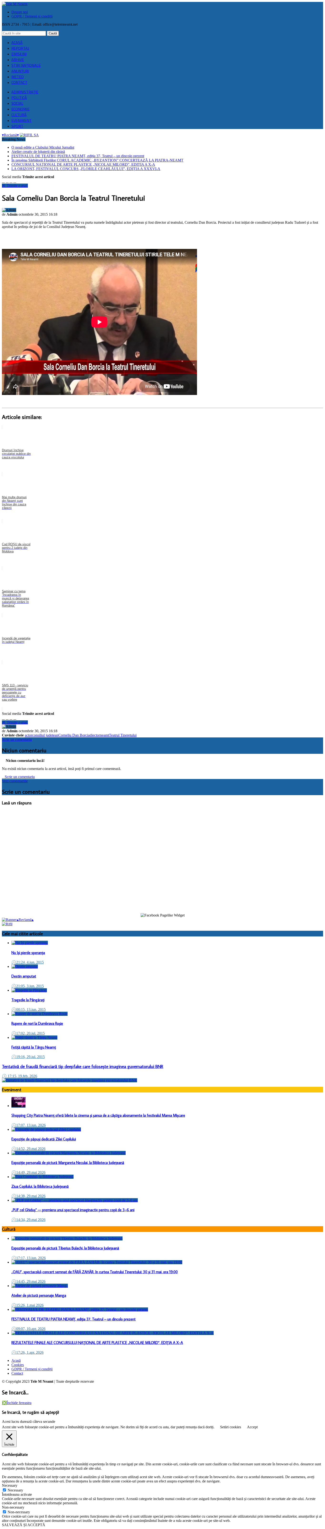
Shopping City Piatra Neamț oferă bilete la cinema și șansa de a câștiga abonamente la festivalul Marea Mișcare (98, 1115)
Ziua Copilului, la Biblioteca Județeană (40, 1186)
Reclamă (10, 135)
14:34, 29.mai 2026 (28, 1220)
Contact (17, 1373)
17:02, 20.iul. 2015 (28, 1033)
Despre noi (19, 12)
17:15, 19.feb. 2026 (19, 1076)
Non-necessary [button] (13, 1507)
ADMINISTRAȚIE (24, 92)
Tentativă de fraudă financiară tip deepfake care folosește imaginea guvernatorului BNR (82, 1066)
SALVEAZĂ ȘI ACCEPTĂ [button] (23, 1525)
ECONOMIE (20, 109)
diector (95, 735)
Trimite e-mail (15, 186)
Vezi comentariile (15, 781)
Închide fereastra (16, 1403)
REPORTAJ (20, 48)
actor (28, 735)
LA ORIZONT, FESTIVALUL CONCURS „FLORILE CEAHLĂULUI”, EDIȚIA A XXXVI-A (85, 169)
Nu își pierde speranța (28, 952)
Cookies (17, 1365)
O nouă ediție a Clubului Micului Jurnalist (42, 147)
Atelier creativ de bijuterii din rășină (38, 152)
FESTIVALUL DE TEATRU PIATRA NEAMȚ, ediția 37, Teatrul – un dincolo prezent (77, 156)
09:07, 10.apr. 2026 (28, 1329)
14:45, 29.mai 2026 (28, 1281)
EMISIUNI (19, 54)
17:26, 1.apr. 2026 (27, 1352)
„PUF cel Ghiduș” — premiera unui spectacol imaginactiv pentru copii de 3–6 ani (72, 1209)
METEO (17, 77)
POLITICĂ (19, 97)
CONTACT (19, 82)
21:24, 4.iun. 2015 (27, 962)
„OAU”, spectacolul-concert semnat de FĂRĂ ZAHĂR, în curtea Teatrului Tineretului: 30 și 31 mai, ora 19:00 (94, 1271)
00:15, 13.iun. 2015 (28, 1009)
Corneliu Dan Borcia (74, 735)
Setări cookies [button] (230, 1427)
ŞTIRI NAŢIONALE (26, 65)
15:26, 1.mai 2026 (27, 1305)
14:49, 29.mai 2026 (28, 1172)
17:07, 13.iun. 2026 (28, 1125)
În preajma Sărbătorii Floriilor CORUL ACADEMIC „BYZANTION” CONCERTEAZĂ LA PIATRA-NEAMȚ (97, 160)
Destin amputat (23, 976)
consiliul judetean (45, 735)
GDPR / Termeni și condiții (32, 16)
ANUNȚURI (20, 71)
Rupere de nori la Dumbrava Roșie (37, 1023)
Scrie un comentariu (17, 739)
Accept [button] (252, 1427)
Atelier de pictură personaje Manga (38, 1295)
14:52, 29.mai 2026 (28, 1149)
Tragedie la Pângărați (27, 999)
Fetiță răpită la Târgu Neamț (33, 1047)
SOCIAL (17, 103)
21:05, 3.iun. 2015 (27, 986)
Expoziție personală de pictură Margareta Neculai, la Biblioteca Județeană (67, 1162)
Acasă (16, 1360)
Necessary (15, 1490)
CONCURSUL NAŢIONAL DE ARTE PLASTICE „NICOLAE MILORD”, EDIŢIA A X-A (83, 164)
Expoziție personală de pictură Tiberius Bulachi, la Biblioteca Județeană (65, 1248)
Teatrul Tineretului (123, 735)
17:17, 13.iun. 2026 (28, 1258)
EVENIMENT (21, 120)
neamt (104, 735)
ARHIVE (17, 59)
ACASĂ (17, 42)
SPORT (17, 126)
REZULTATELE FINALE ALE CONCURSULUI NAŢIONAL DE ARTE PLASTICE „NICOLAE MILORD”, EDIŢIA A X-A (97, 1342)
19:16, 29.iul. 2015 (28, 1057)
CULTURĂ (19, 115)
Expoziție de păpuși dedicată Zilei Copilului (43, 1139)
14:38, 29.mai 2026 (28, 1196)
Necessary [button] (9, 1485)
